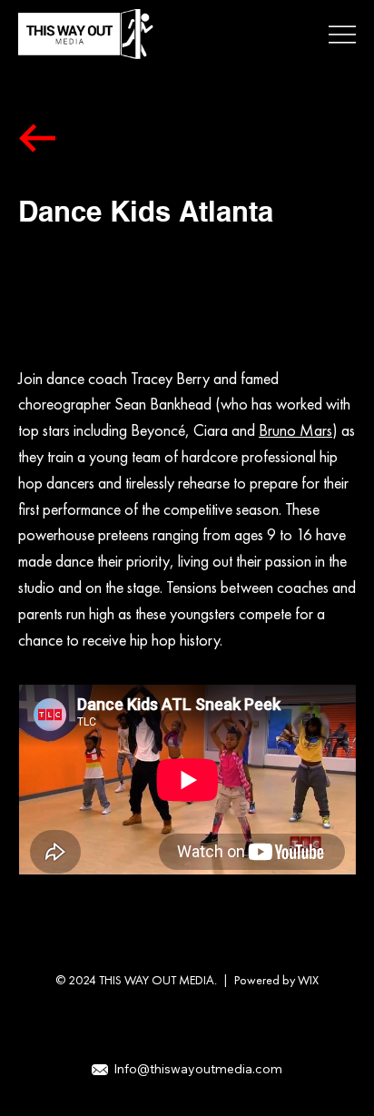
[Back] (37, 138)
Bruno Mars (295, 430)
